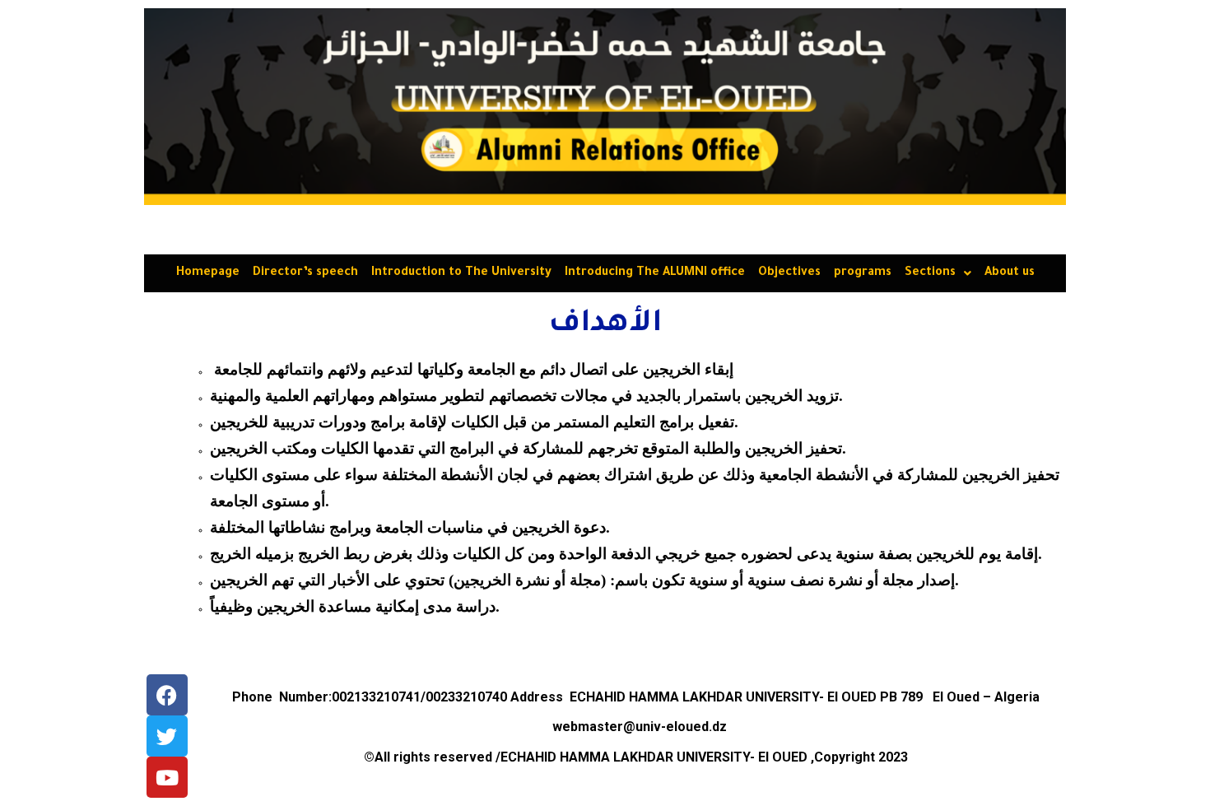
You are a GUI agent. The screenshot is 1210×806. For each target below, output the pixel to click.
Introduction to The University (461, 273)
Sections (930, 273)
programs (862, 273)
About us (1009, 273)
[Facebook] (167, 694)
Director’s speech (305, 273)
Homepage (208, 273)
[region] (605, 106)
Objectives (789, 273)
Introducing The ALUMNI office (655, 273)
